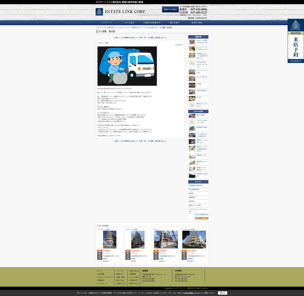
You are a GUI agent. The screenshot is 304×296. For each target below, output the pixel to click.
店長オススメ (121, 283)
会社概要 (101, 274)
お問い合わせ (134, 271)
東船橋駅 (190, 259)
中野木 (198, 256)
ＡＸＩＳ (156, 229)
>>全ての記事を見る (201, 214)
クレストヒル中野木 (188, 229)
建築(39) (192, 201)
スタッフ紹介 (134, 277)
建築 (106, 43)
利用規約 (101, 280)
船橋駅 (105, 259)
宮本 (112, 256)
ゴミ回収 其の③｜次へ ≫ (156, 37)
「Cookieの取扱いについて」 (191, 293)
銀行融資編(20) (194, 189)
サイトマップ (102, 283)
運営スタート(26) (195, 205)
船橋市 (109, 256)
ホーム (100, 271)
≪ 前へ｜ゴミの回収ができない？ (126, 37)
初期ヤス (120, 274)
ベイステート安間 (103, 229)
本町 (141, 256)
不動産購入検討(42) (195, 185)
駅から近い (121, 280)
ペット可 (120, 271)
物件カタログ (134, 283)
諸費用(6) (192, 197)
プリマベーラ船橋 (131, 229)
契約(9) (191, 193)
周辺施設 (133, 274)
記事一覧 (142, 37)
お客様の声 (134, 280)
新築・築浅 (121, 277)
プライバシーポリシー (105, 277)
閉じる (222, 293)
